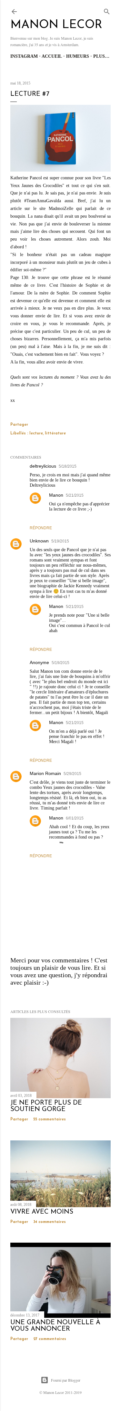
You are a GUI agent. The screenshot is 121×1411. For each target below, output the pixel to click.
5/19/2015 (60, 541)
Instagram (24, 56)
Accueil (52, 56)
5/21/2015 (75, 495)
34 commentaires (49, 1222)
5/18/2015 (67, 466)
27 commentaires (49, 1339)
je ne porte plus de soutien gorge (46, 1106)
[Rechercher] (107, 10)
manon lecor (56, 25)
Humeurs (77, 56)
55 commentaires (49, 1119)
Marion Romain (45, 773)
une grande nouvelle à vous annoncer (55, 1325)
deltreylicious (43, 466)
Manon (56, 495)
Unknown (39, 540)
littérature (55, 433)
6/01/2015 (75, 818)
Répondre (41, 528)
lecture (36, 433)
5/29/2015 (72, 773)
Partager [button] (19, 425)
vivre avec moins (41, 1212)
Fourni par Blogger (65, 1380)
